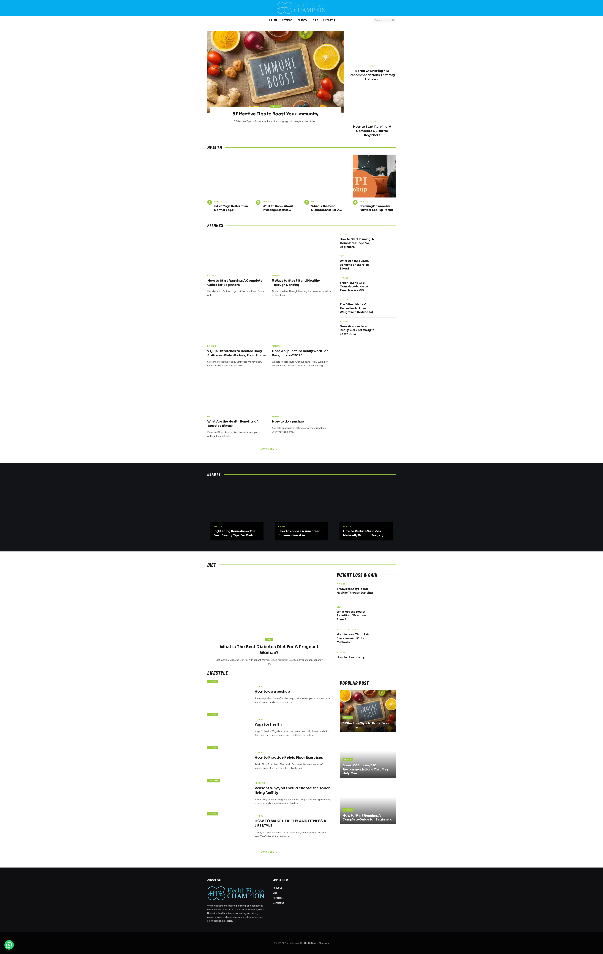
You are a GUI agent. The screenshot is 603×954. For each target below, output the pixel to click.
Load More (267, 449)
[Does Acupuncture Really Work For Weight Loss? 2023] (301, 322)
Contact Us (278, 902)
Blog (275, 892)
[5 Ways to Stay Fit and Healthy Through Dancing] (301, 252)
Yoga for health (268, 724)
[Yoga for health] (229, 727)
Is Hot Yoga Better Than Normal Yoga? (231, 208)
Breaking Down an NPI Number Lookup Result (376, 208)
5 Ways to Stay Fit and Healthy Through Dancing (296, 283)
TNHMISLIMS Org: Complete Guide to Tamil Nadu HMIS (354, 286)
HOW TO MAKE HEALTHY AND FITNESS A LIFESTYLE (290, 823)
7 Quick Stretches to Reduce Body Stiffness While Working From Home (236, 353)
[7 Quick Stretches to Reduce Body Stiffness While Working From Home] (236, 322)
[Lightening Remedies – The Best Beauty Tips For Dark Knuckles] (236, 508)
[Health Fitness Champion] (301, 8)
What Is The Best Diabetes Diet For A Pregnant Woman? (325, 208)
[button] (9, 945)
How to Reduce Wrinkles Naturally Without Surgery (363, 533)
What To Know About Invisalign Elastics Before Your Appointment (278, 208)
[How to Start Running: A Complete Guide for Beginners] (372, 102)
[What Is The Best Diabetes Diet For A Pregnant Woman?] (325, 176)
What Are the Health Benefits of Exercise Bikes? (232, 424)
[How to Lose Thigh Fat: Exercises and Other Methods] (386, 637)
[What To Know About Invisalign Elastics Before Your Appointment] (277, 176)
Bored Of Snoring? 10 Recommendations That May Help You (372, 75)
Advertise (278, 897)
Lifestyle (329, 20)
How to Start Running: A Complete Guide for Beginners (372, 131)
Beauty (302, 20)
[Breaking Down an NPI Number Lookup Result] (374, 176)
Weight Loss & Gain (348, 630)
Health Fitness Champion (316, 943)
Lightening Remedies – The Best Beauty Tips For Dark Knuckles (234, 533)
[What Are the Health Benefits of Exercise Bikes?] (236, 393)
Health (272, 20)
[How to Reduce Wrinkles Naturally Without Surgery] (366, 508)
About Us (277, 887)
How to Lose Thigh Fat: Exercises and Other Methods (353, 638)
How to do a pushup (288, 421)
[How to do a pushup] (301, 393)
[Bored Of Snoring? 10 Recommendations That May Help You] (372, 46)
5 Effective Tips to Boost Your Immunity (275, 114)
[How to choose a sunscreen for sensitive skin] (301, 508)
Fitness (287, 20)
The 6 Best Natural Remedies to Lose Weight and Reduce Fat (357, 308)
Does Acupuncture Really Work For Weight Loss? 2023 (300, 353)
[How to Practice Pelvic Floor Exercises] (229, 760)
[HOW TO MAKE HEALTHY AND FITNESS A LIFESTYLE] (229, 826)
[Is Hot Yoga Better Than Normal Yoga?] (228, 176)
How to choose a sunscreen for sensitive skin (299, 533)
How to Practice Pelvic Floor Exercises (289, 757)
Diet (315, 20)
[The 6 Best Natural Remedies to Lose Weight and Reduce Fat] (386, 307)
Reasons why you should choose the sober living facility (292, 790)
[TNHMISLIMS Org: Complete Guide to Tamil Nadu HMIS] (386, 285)
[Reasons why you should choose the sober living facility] (229, 793)
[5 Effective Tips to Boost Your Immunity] (275, 72)
